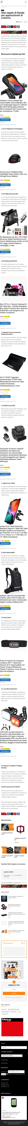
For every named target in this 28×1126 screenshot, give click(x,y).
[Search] (25, 2)
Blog (6, 6)
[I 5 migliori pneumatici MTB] (7, 824)
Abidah (4, 1084)
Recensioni (13, 1011)
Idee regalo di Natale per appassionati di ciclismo (14, 905)
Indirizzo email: (4, 1071)
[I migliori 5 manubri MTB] (20, 847)
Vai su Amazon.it (5, 119)
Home (2, 6)
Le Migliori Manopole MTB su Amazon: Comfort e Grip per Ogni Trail (16, 914)
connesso (12, 875)
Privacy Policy (4, 1059)
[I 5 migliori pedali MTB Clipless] (7, 847)
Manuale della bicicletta (13, 1009)
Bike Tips (4, 1009)
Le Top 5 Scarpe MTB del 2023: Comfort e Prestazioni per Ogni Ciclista (16, 923)
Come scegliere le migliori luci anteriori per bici (15, 897)
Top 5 (3, 10)
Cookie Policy (4, 1063)
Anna (4, 1083)
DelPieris (5, 1086)
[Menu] (2, 2)
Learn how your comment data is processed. (14, 883)
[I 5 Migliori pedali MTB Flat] (20, 824)
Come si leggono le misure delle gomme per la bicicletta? (16, 931)
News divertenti (5, 1011)
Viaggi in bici (5, 1014)
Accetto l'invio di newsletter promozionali (16, 1074)
